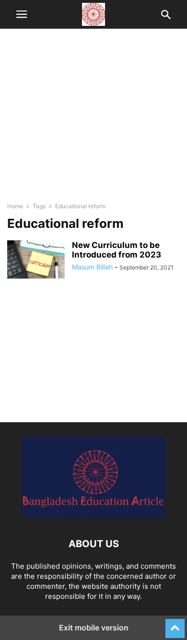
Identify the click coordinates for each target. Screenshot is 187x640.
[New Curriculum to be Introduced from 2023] (36, 259)
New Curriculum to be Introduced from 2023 (116, 249)
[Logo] (93, 514)
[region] (93, 119)
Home (15, 206)
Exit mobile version (94, 627)
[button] (21, 14)
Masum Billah (92, 267)
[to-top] (175, 624)
